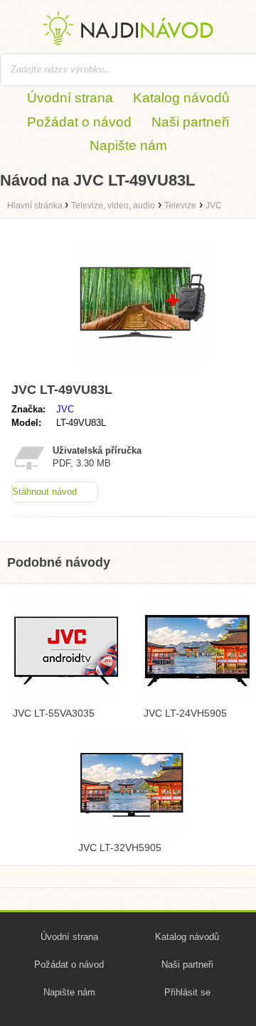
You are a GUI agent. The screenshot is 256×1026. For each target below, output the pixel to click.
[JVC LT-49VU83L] (142, 370)
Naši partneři (190, 121)
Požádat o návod (79, 121)
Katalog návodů (181, 97)
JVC (65, 409)
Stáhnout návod (44, 491)
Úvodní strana (70, 97)
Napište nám (128, 145)
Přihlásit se (187, 992)
